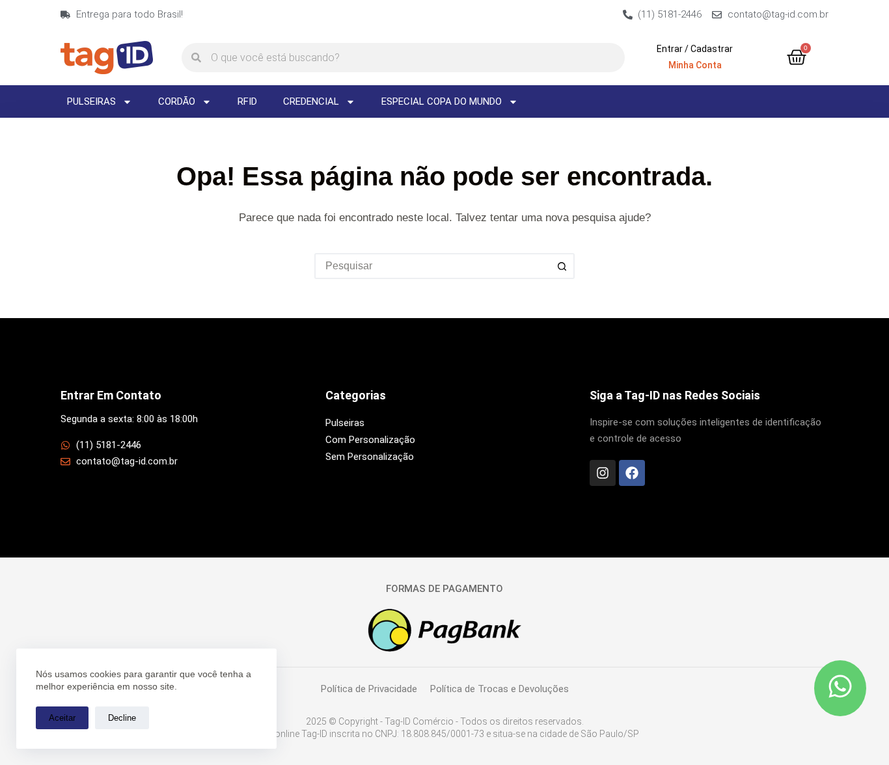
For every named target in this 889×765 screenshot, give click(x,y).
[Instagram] (603, 473)
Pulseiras (91, 101)
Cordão (176, 101)
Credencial (311, 101)
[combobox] (433, 266)
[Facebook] (632, 473)
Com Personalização (370, 440)
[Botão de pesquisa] (561, 266)
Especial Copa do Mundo (441, 101)
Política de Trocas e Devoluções (499, 689)
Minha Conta (695, 65)
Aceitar (62, 718)
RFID (247, 101)
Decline (122, 718)
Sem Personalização (369, 457)
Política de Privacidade (369, 689)
